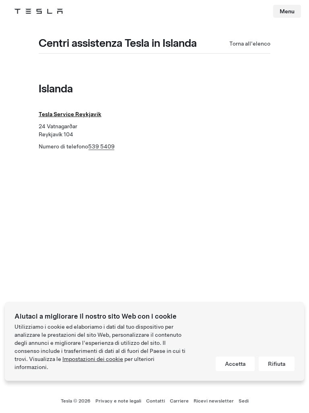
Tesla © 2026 (76, 401)
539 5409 (101, 146)
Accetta (235, 364)
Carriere (179, 401)
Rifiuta (276, 364)
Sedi (244, 401)
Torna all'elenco (249, 43)
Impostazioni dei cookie (92, 359)
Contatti (155, 401)
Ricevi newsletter (214, 401)
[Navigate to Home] (38, 11)
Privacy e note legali (118, 401)
